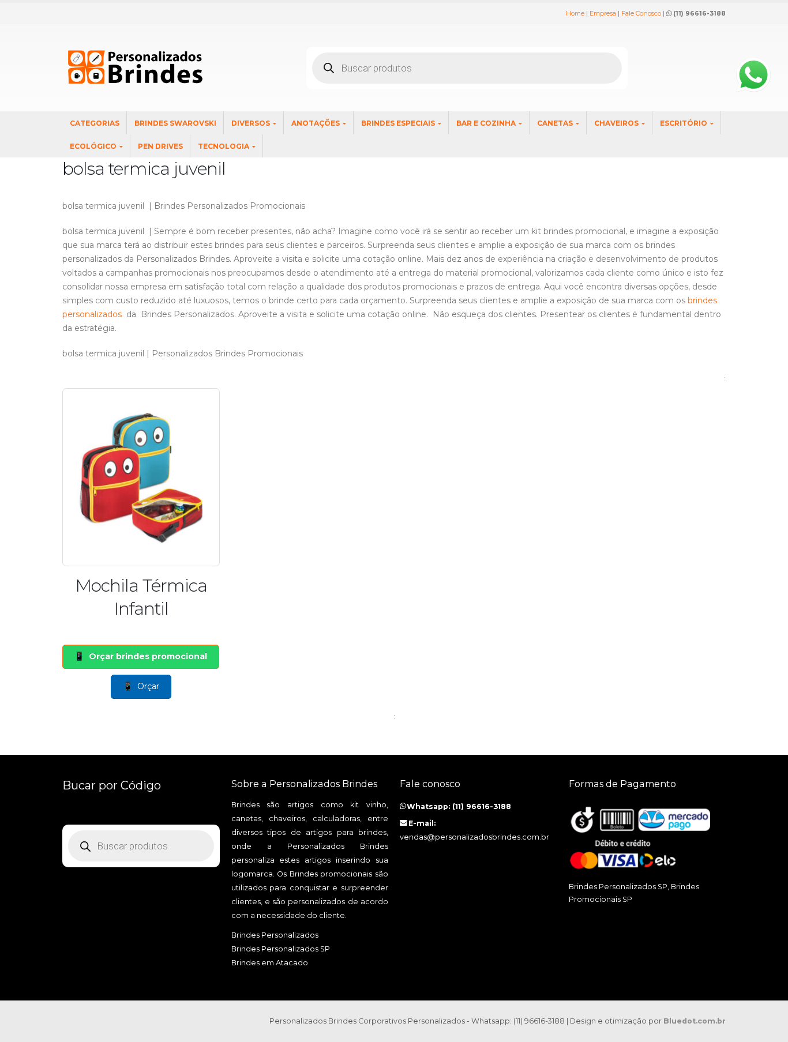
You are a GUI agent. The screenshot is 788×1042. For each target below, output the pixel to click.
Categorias (94, 123)
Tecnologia (223, 146)
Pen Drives (160, 146)
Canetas (555, 123)
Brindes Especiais (398, 123)
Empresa (603, 13)
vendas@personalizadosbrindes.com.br (474, 837)
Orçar (148, 686)
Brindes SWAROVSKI (175, 123)
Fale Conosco (641, 13)
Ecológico (93, 146)
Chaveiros (616, 123)
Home (575, 13)
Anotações (315, 123)
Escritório (683, 123)
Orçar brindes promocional (148, 656)
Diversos (250, 123)
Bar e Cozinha (486, 123)
